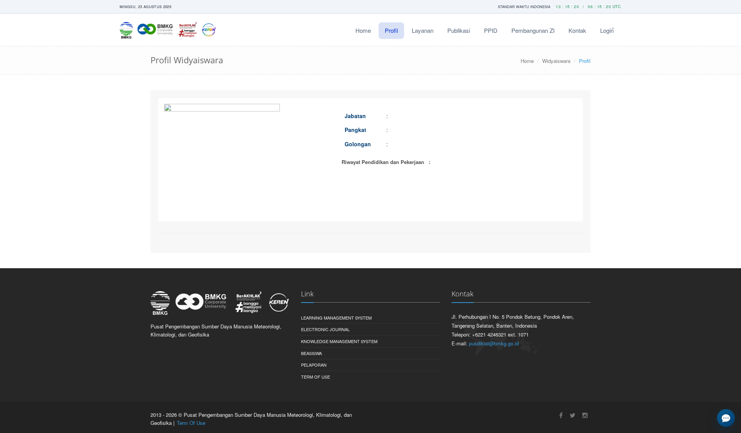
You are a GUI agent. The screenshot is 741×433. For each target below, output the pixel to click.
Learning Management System (336, 318)
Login (607, 30)
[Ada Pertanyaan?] (726, 418)
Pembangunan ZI (533, 30)
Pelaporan (314, 365)
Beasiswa (311, 353)
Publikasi (458, 30)
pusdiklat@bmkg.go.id (494, 343)
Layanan (422, 30)
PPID (490, 30)
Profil (391, 30)
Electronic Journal (325, 329)
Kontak (577, 30)
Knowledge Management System (339, 341)
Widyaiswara (556, 60)
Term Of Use (315, 377)
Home (363, 30)
